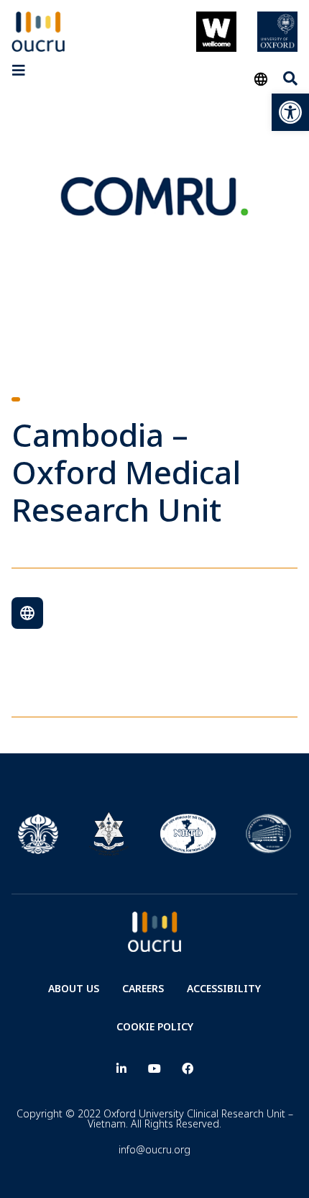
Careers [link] (143, 988)
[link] (290, 112)
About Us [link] (73, 988)
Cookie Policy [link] (154, 1026)
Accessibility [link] (224, 988)
